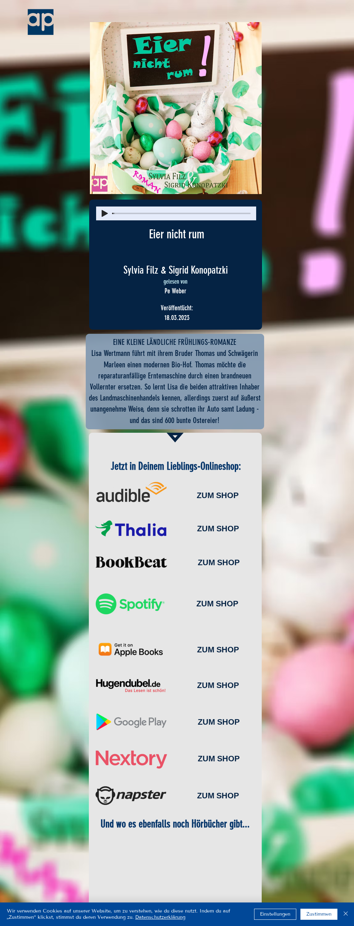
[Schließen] (346, 914)
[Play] (105, 213)
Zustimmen (319, 914)
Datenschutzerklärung (160, 917)
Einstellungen (275, 914)
